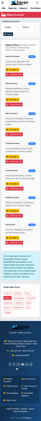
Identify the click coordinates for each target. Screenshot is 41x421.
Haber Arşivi (11, 400)
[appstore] (20, 370)
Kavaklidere (19, 298)
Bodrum (7, 293)
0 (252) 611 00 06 (15, 134)
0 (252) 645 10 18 (15, 161)
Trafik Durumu (12, 386)
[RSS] (31, 364)
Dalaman (18, 293)
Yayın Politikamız (20, 411)
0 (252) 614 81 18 (15, 104)
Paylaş (9, 34)
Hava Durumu (30, 379)
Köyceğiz (31, 298)
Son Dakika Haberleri (27, 394)
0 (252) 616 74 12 (15, 215)
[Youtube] (22, 364)
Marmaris (8, 303)
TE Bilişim (27, 418)
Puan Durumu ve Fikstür (30, 387)
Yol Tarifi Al (13, 70)
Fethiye (7, 298)
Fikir (4, 8)
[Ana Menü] (2, 2)
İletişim (24, 409)
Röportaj (12, 8)
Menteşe (19, 303)
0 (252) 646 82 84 (15, 188)
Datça (27, 293)
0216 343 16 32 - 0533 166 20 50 (22, 351)
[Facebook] (10, 364)
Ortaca (7, 307)
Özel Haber (35, 8)
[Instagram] (18, 364)
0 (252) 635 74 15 (15, 242)
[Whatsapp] (27, 364)
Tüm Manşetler (12, 393)
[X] (14, 364)
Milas (28, 303)
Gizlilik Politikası (13, 409)
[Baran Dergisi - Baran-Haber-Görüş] (19, 2)
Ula (27, 307)
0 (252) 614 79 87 (15, 74)
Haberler (23, 8)
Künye (31, 409)
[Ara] (37, 2)
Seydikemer (18, 307)
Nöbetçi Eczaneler (8, 380)
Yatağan (7, 312)
